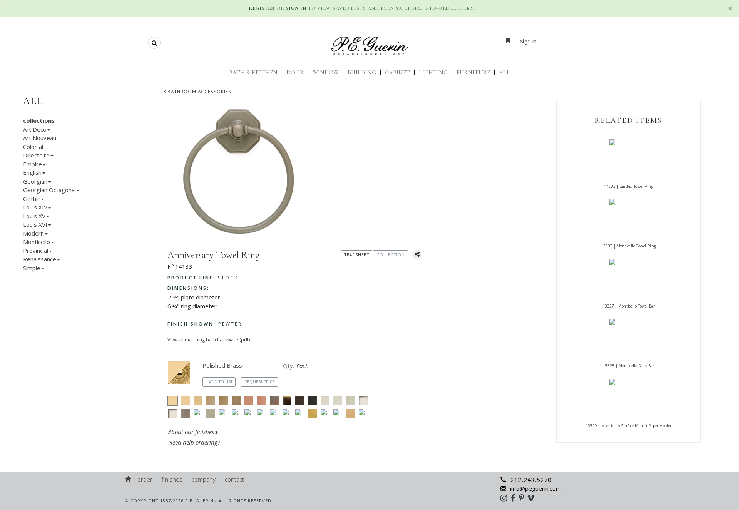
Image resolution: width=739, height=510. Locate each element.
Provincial (35, 250)
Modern (33, 233)
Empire (32, 164)
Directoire (36, 155)
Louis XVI (35, 224)
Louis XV (34, 216)
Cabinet (397, 72)
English (32, 172)
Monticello (36, 242)
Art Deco (35, 129)
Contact (234, 479)
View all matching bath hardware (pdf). (209, 339)
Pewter (204, 324)
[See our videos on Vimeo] (533, 498)
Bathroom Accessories (199, 91)
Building (362, 72)
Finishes (172, 479)
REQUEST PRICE (259, 382)
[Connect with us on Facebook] (515, 498)
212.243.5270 (531, 479)
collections (39, 120)
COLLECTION (390, 255)
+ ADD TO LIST (219, 382)
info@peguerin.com (535, 488)
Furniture (473, 72)
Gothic (31, 198)
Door (295, 72)
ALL (504, 72)
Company (204, 479)
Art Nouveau (39, 138)
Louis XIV (35, 207)
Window (326, 72)
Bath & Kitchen (253, 72)
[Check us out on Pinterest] (523, 498)
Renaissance (39, 259)
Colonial (33, 146)
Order (144, 479)
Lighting (433, 72)
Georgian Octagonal (49, 190)
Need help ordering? (194, 442)
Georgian (35, 181)
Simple (31, 268)
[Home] (128, 479)
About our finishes (191, 432)
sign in (528, 41)
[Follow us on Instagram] (505, 498)
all (33, 101)
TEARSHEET (356, 255)
